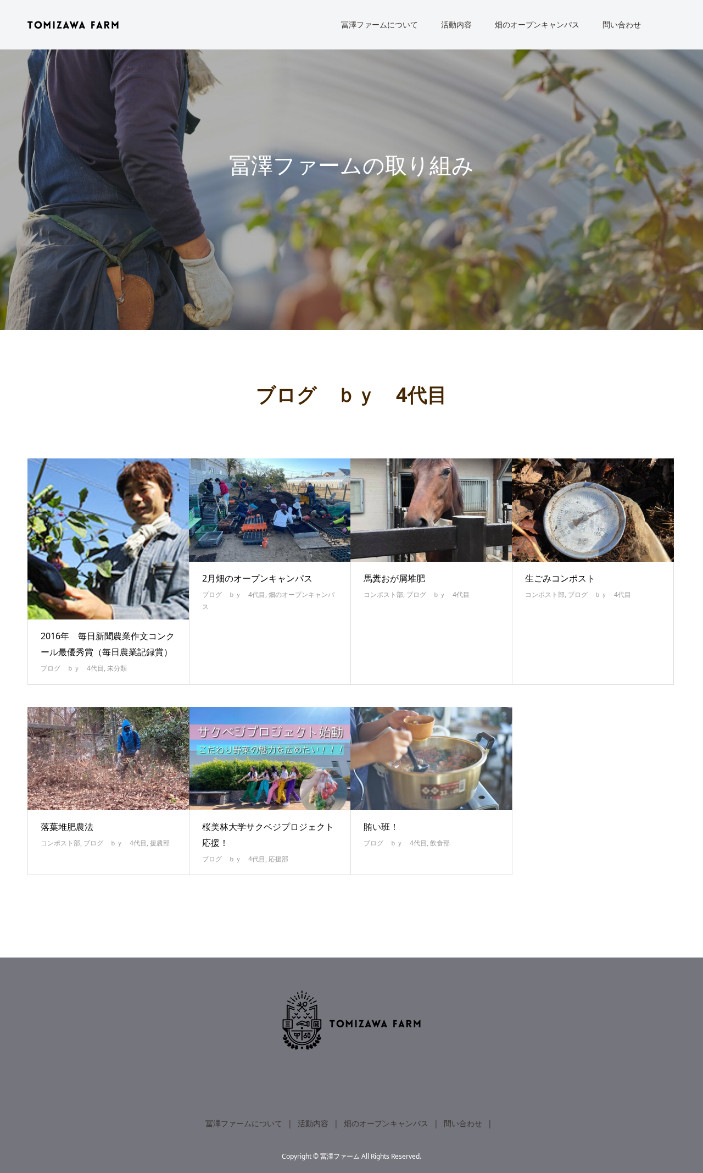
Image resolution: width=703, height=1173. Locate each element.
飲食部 (440, 843)
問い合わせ (621, 24)
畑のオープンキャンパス (537, 24)
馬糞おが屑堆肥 (394, 578)
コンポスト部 (383, 594)
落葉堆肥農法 (67, 827)
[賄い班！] (431, 758)
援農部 (160, 843)
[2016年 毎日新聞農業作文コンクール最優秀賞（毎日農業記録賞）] (108, 538)
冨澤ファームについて (379, 24)
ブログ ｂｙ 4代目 (72, 668)
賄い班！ (381, 827)
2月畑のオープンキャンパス (257, 578)
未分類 (117, 668)
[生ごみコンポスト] (593, 510)
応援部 (278, 859)
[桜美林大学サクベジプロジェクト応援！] (270, 758)
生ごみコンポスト (560, 578)
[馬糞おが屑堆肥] (431, 510)
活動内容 (456, 24)
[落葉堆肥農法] (108, 758)
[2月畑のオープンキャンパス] (270, 510)
